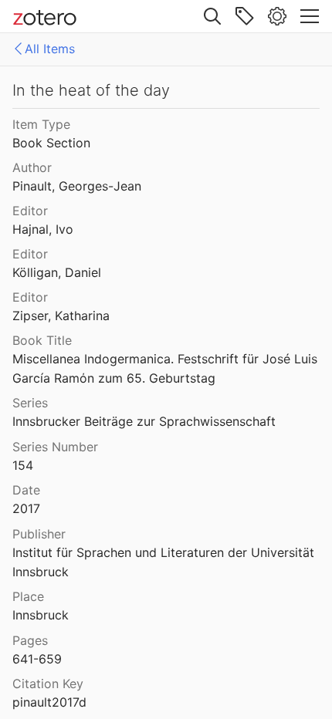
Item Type (41, 124)
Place (28, 596)
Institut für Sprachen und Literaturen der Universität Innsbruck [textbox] (165, 562)
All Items (50, 48)
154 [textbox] (22, 465)
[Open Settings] (277, 16)
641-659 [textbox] (37, 659)
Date (26, 490)
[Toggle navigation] (309, 16)
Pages (30, 640)
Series (30, 402)
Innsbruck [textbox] (40, 615)
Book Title (42, 340)
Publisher (39, 534)
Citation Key (47, 683)
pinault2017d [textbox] (49, 702)
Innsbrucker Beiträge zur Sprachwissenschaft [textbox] (144, 421)
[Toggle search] (212, 16)
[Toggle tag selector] (245, 16)
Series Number (55, 446)
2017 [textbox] (26, 508)
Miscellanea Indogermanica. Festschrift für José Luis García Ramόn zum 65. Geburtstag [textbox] (166, 368)
